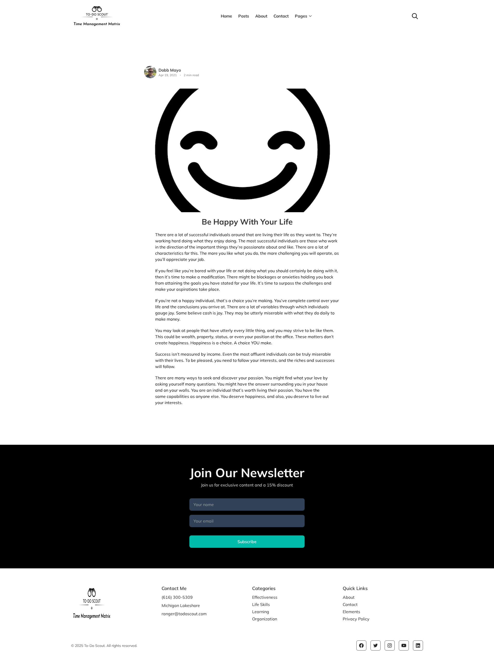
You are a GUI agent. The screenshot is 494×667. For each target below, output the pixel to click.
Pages (301, 16)
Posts (243, 16)
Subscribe (247, 541)
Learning (260, 611)
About (261, 16)
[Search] (415, 16)
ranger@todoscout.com (184, 613)
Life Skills (261, 604)
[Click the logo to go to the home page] (128, 16)
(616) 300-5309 (177, 597)
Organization (264, 618)
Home (226, 16)
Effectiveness (264, 597)
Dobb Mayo (169, 70)
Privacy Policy (356, 618)
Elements (351, 611)
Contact (281, 16)
